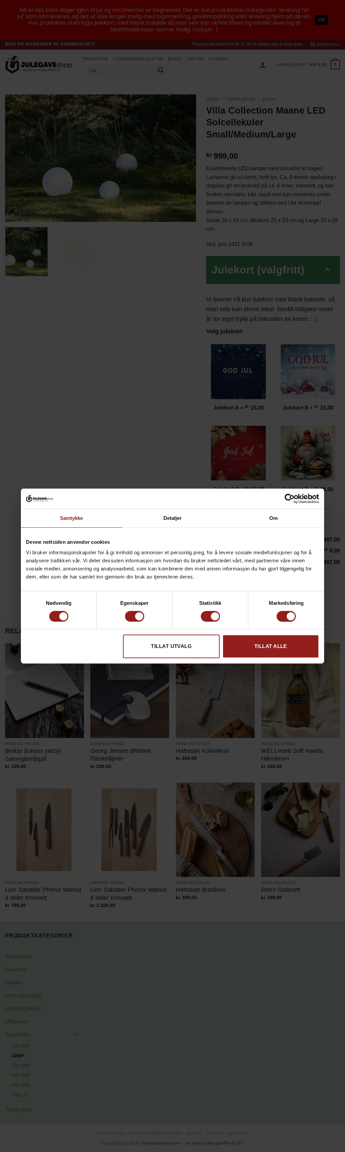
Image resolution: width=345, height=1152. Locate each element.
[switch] (134, 616)
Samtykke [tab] (71, 518)
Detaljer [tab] (172, 518)
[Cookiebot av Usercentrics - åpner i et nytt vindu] (289, 499)
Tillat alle (270, 646)
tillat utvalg (171, 646)
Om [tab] (273, 518)
